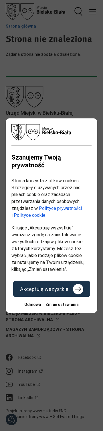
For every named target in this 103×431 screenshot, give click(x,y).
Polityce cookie (29, 215)
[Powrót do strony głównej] (51, 132)
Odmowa (32, 304)
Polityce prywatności (60, 208)
